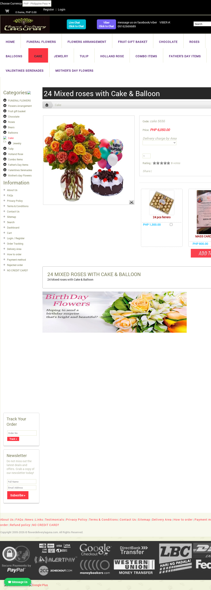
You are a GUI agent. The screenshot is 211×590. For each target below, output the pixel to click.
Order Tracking (15, 243)
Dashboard (13, 227)
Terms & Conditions (17, 206)
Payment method (16, 259)
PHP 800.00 (200, 244)
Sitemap (11, 216)
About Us (12, 190)
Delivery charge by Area (160, 138)
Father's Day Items (185, 56)
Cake (38, 56)
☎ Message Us (17, 582)
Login (61, 9)
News (29, 519)
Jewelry (61, 56)
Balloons (14, 56)
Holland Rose (112, 56)
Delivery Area (14, 249)
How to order (14, 254)
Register (48, 9)
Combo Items (146, 56)
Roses (194, 42)
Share (146, 171)
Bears (11, 127)
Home (10, 42)
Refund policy (20, 525)
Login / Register (16, 238)
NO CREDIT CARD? (17, 270)
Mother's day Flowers (74, 70)
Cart (9, 232)
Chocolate (168, 42)
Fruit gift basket (133, 42)
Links (39, 519)
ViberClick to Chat (106, 24)
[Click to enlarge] (161, 202)
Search (11, 222)
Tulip (84, 56)
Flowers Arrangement (87, 42)
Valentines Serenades (25, 70)
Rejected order (15, 265)
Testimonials (54, 519)
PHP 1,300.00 (152, 224)
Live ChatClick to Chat (76, 24)
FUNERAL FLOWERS (41, 42)
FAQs (10, 195)
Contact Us (13, 211)
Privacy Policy (15, 200)
